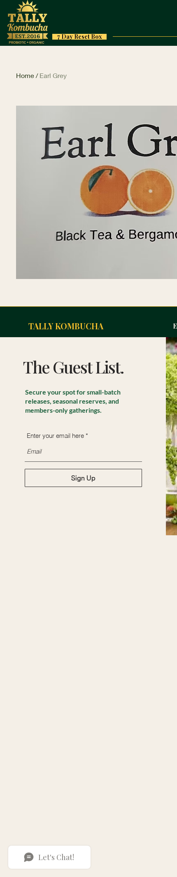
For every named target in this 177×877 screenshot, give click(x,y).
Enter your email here (55, 436)
